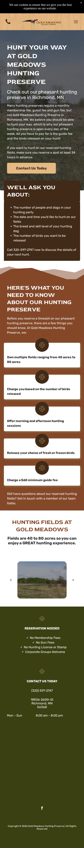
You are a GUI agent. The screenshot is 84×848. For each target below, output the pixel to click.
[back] (11, 580)
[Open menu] (75, 21)
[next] (73, 580)
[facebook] (42, 809)
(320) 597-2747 (42, 690)
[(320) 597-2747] (8, 24)
